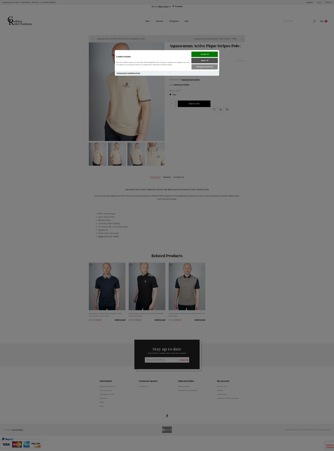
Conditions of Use (133, 73)
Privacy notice (122, 73)
